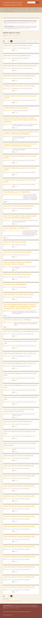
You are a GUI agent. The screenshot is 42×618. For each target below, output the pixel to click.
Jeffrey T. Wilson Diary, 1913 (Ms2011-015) (16, 228)
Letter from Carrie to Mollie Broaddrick (15, 284)
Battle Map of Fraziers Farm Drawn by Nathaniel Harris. (20, 75)
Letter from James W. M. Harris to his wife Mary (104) (19, 516)
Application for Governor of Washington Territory (18, 45)
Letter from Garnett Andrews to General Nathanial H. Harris (21, 331)
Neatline (36, 8)
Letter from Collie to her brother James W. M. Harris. (19, 294)
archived (16, 50)
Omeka (12, 614)
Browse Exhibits (23, 8)
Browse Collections (14, 8)
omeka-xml (18, 600)
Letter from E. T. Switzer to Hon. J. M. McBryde (17, 319)
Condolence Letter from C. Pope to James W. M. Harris (19, 86)
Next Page (11, 41)
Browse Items (6, 8)
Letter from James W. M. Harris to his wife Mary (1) (18, 455)
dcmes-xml (11, 600)
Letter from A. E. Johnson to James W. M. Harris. (18, 252)
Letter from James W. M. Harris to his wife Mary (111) (19, 587)
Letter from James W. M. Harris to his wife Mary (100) (19, 476)
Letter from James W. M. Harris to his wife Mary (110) (19, 577)
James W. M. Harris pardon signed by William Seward (19, 206)
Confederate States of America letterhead (16, 108)
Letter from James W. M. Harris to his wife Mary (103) (19, 506)
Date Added (35, 41)
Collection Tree (30, 8)
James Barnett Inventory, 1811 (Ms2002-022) (17, 192)
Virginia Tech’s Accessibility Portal (14, 607)
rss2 (21, 600)
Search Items (17, 35)
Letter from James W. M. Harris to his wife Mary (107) (19, 546)
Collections (6, 11)
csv (5, 600)
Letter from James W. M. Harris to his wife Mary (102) (19, 496)
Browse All (5, 35)
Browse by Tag (11, 35)
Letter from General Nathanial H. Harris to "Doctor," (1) (20, 353)
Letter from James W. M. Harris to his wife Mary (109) (19, 567)
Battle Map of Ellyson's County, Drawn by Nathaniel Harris (20, 65)
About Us (11, 11)
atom (4, 600)
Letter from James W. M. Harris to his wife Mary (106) (19, 536)
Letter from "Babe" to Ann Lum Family (15, 242)
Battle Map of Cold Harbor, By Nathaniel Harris (17, 55)
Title (27, 41)
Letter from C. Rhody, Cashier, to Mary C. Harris (17, 274)
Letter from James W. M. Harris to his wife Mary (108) (19, 556)
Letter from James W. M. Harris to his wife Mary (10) (19, 465)
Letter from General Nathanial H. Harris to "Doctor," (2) (20, 363)
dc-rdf (8, 600)
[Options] (36, 2)
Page (4, 41)
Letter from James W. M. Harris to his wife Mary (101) (19, 486)
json (14, 600)
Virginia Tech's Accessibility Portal (24, 28)
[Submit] (38, 2)
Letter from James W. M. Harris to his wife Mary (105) (19, 526)
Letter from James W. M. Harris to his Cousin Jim (18, 421)
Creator (31, 41)
